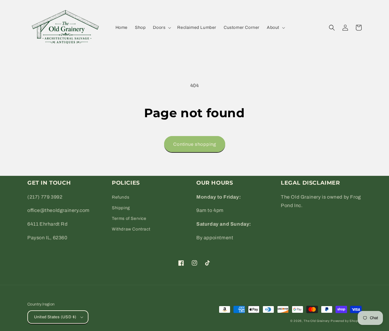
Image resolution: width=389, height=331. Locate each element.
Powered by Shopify (346, 320)
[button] (161, 27)
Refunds (120, 197)
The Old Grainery (316, 320)
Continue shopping (194, 144)
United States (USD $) (55, 317)
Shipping (121, 208)
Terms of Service (129, 218)
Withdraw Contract (131, 229)
